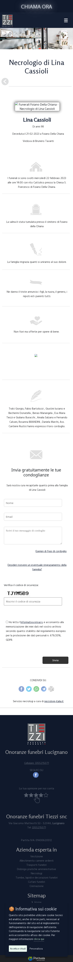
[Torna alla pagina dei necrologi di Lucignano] (5, 81)
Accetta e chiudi (18, 948)
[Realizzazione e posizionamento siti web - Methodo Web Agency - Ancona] (36, 958)
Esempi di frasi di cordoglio (51, 551)
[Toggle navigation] (66, 20)
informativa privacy (32, 622)
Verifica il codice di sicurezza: (21, 585)
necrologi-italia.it (54, 701)
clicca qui (39, 939)
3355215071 (39, 827)
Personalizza (36, 948)
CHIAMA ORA (36, 6)
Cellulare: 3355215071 (36, 763)
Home (37, 902)
